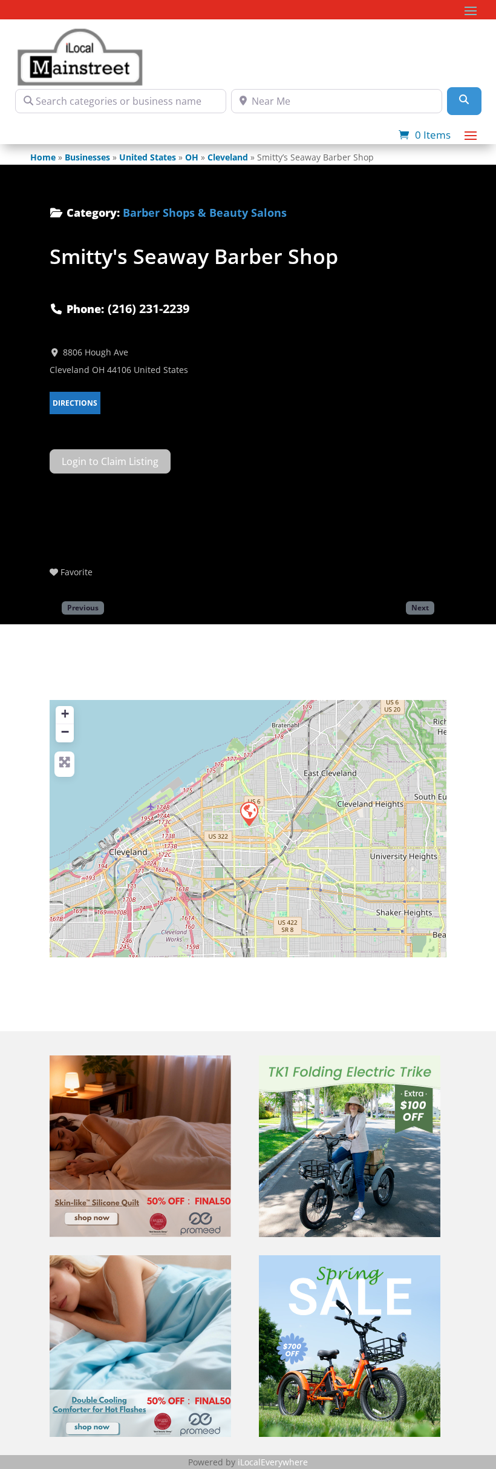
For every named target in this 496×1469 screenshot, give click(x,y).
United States (147, 157)
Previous (83, 607)
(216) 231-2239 (148, 308)
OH (191, 157)
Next (420, 607)
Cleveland (227, 157)
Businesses (87, 157)
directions (75, 403)
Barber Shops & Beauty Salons (205, 212)
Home (43, 157)
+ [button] (65, 713)
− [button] (65, 731)
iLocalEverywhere (273, 1462)
